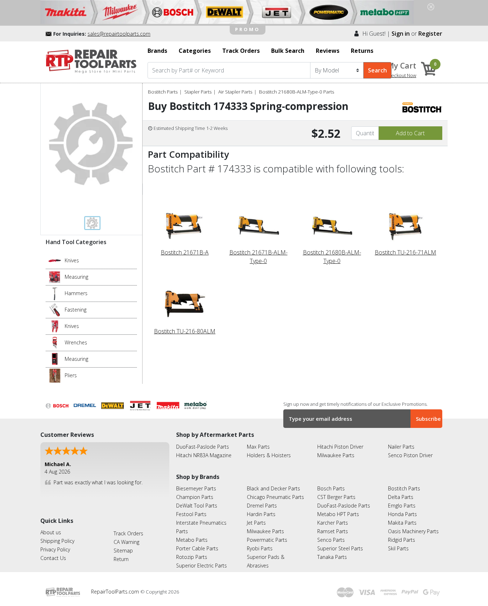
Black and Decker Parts (273, 488)
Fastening (75, 309)
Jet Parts (256, 522)
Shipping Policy (57, 540)
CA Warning (126, 542)
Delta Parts (400, 497)
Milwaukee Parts (335, 455)
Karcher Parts (332, 522)
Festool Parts (191, 514)
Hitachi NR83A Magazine (203, 455)
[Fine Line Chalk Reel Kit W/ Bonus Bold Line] (55, 277)
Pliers (71, 375)
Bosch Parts (331, 488)
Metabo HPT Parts (338, 514)
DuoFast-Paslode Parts (202, 446)
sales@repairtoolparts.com (119, 33)
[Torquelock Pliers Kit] (55, 375)
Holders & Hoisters (269, 455)
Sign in (401, 33)
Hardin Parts (261, 514)
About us (50, 532)
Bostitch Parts (163, 92)
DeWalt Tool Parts (196, 505)
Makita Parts (402, 522)
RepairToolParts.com (115, 591)
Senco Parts (331, 539)
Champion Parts (194, 497)
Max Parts (258, 446)
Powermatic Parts (267, 539)
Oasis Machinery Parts (413, 531)
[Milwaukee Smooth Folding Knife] (55, 326)
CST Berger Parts (336, 497)
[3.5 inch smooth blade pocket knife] (55, 260)
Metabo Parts (192, 539)
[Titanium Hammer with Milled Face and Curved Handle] (55, 293)
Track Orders (128, 533)
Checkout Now (400, 75)
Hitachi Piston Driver (340, 446)
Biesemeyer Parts (196, 488)
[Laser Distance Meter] (55, 359)
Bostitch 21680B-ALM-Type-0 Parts (296, 92)
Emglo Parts (401, 505)
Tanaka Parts (332, 557)
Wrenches (76, 342)
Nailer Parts (401, 446)
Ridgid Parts (401, 539)
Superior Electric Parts (201, 565)
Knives (72, 260)
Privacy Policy (55, 549)
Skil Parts (398, 548)
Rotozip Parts (191, 557)
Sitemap (123, 550)
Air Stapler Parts (235, 92)
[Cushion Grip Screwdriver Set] (55, 309)
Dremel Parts (262, 505)
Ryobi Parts (260, 548)
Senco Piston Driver (410, 455)
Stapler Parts (197, 92)
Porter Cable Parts (197, 548)
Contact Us (53, 558)
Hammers (76, 293)
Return (121, 559)
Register (430, 33)
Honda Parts (402, 514)
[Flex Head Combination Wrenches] (55, 342)
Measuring (76, 276)
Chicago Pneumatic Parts (275, 497)
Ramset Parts (332, 531)
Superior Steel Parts (340, 548)
